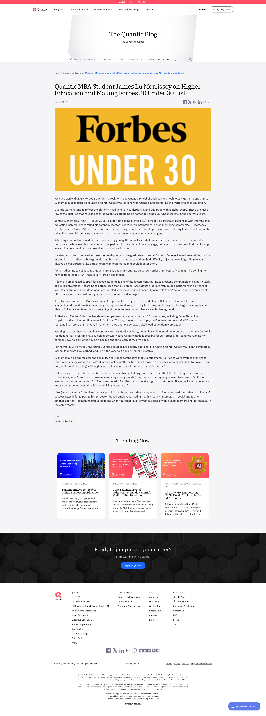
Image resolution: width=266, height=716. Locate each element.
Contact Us (178, 610)
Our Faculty (135, 59)
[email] (204, 102)
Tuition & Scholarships (128, 9)
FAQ (175, 615)
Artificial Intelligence (84, 59)
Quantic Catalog (79, 633)
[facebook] (184, 102)
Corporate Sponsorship (128, 606)
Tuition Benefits (125, 601)
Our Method (155, 606)
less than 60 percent (120, 286)
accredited (108, 677)
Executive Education (81, 619)
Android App (183, 601)
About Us (153, 597)
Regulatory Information (201, 663)
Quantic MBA (195, 331)
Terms (169, 663)
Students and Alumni (158, 59)
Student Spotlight (113, 59)
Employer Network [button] (102, 9)
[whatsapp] (194, 102)
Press (176, 619)
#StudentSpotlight (64, 421)
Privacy (177, 663)
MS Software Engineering (83, 610)
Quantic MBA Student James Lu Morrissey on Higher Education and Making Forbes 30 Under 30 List (135, 72)
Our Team (154, 601)
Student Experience (81, 624)
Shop (175, 624)
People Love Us (157, 610)
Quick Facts (77, 638)
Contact (149, 9)
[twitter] (189, 102)
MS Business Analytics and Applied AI (90, 606)
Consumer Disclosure (184, 606)
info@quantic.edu (133, 703)
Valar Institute (123, 675)
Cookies (185, 663)
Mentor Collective (121, 225)
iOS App (181, 597)
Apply (121, 2)
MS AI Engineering (80, 615)
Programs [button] (59, 9)
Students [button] (78, 9)
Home (58, 72)
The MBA (75, 597)
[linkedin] (199, 102)
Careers (153, 615)
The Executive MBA (81, 601)
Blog (151, 619)
